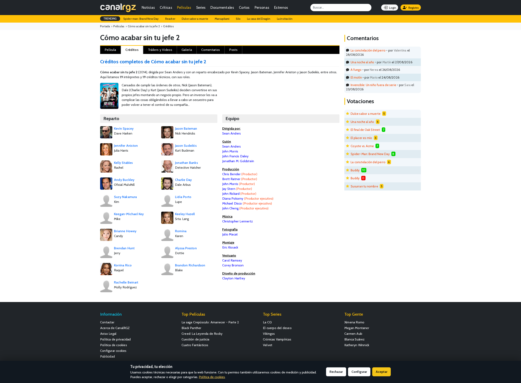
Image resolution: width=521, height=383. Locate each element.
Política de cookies (113, 345)
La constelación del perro (368, 50)
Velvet (267, 345)
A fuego (356, 70)
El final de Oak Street (365, 130)
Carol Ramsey (232, 260)
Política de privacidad (115, 339)
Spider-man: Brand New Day (141, 18)
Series (201, 7)
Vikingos (269, 334)
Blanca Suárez (354, 339)
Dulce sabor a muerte (195, 18)
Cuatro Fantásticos (195, 345)
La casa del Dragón (258, 18)
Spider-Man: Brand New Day (370, 154)
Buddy (355, 170)
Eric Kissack (230, 247)
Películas (184, 7)
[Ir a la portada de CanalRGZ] (118, 7)
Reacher (170, 18)
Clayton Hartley (233, 278)
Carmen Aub (353, 334)
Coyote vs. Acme (362, 146)
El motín (356, 77)
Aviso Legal (108, 334)
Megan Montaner (356, 328)
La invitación (285, 18)
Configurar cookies (113, 351)
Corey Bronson (233, 265)
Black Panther (191, 328)
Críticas (166, 7)
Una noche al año (362, 62)
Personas (262, 7)
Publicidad (107, 356)
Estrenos (281, 7)
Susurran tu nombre (364, 186)
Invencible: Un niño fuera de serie (373, 85)
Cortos (244, 7)
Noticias (148, 7)
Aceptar (381, 372)
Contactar (107, 322)
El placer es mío (361, 138)
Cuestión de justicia (195, 339)
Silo (238, 18)
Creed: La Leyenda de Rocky (202, 334)
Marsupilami (222, 18)
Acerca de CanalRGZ (115, 328)
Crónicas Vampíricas (277, 339)
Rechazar (336, 372)
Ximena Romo (354, 322)
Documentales (222, 7)
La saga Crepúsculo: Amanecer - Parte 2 (210, 322)
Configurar (359, 372)
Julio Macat (230, 234)
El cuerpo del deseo (277, 328)
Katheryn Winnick (356, 345)
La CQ (267, 322)
